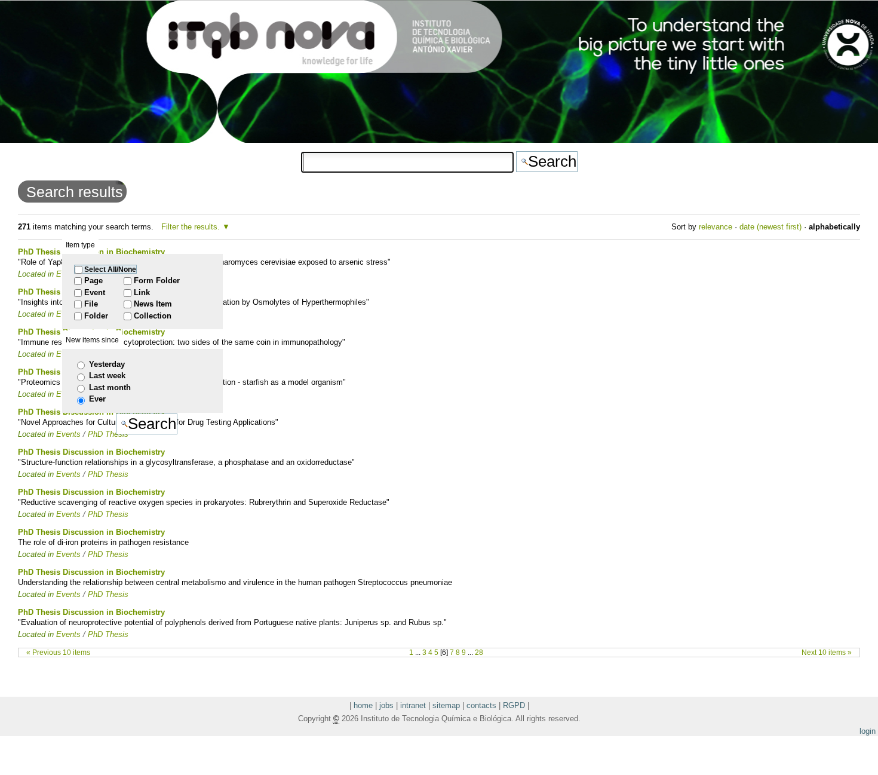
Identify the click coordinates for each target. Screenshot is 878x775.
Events (68, 474)
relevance (715, 226)
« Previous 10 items (58, 652)
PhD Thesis (108, 474)
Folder (96, 315)
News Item (153, 303)
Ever (97, 398)
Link (142, 292)
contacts (481, 705)
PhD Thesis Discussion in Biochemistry (91, 452)
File (91, 303)
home (363, 705)
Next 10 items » (827, 652)
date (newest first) (770, 226)
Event (94, 292)
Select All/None (110, 269)
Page (93, 280)
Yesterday (107, 364)
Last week (107, 375)
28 (479, 652)
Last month (110, 387)
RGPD (514, 705)
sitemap (446, 705)
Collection (152, 315)
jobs (386, 705)
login (867, 731)
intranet (413, 705)
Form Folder (157, 280)
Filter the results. (191, 226)
